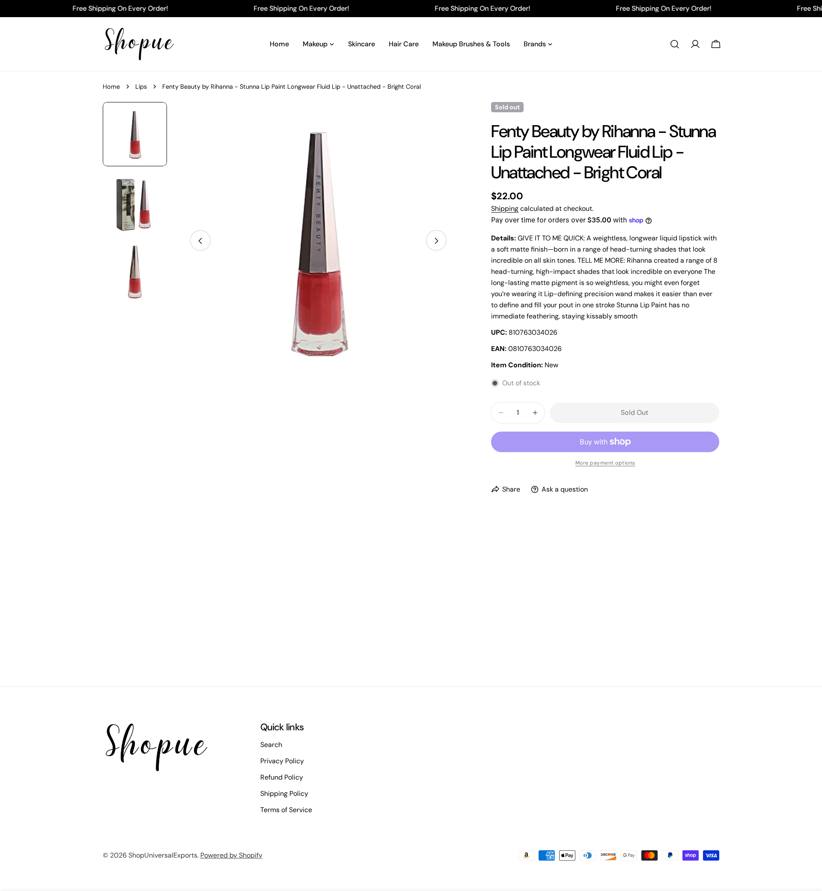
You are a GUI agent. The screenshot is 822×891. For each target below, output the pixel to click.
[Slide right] (436, 241)
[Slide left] (200, 241)
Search (271, 744)
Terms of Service (286, 809)
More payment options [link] (605, 462)
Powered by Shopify (231, 855)
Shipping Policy (284, 793)
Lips (141, 86)
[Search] (674, 44)
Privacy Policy (282, 760)
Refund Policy (281, 777)
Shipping (504, 208)
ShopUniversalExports (162, 855)
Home (111, 86)
